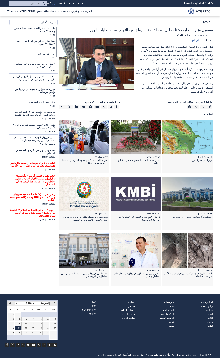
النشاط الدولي (128, 310)
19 (41, 328)
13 (33, 324)
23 (12, 328)
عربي (54, 3)
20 (33, 328)
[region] (33, 124)
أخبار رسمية (86, 11)
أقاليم (210, 318)
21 (26, 328)
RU (79, 3)
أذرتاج (195, 40)
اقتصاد (53, 11)
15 (19, 324)
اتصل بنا (131, 302)
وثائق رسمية (73, 11)
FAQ (94, 302)
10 (55, 324)
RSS (94, 306)
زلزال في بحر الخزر (202, 160)
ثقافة (46, 11)
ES (60, 3)
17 (55, 328)
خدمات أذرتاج (128, 314)
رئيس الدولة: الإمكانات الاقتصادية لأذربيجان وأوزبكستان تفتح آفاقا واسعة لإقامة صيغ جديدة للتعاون (32, 197)
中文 (49, 3)
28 (26, 332)
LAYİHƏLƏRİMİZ (26, 11)
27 (33, 332)
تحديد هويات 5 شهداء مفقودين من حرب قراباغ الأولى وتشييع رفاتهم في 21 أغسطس (85, 218)
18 (47, 328)
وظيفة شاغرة (128, 318)
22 (19, 328)
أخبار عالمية (168, 310)
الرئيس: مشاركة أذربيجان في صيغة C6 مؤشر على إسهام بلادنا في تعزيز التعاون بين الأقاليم (33, 164)
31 (55, 337)
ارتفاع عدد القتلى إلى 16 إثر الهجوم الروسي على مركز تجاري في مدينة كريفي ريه (34, 78)
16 (12, 324)
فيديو (13, 11)
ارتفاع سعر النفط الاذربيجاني (41, 102)
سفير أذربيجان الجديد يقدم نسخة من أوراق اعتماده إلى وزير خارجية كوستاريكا (34, 139)
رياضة (171, 306)
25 (47, 332)
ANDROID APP (89, 310)
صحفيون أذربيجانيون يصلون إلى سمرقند (192, 216)
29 (19, 332)
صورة (171, 326)
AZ (83, 3)
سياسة (62, 11)
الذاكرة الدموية (167, 314)
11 (48, 324)
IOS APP (92, 314)
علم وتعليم (169, 302)
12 (41, 324)
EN (74, 3)
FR (65, 3)
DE (69, 3)
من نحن (131, 306)
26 (41, 332)
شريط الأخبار (49, 22)
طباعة (187, 35)
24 (55, 332)
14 (26, 324)
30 (12, 332)
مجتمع (40, 11)
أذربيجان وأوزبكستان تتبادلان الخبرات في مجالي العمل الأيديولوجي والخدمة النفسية (35, 113)
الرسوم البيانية (167, 318)
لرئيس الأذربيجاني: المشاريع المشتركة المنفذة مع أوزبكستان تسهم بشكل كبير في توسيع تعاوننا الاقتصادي (32, 213)
